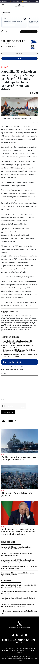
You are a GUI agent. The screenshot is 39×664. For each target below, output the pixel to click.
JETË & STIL (33, 650)
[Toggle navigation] (2, 5)
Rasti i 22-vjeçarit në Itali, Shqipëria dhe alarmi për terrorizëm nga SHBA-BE (19, 567)
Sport (30, 18)
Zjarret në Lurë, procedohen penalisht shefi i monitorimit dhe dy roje (16, 554)
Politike (5, 18)
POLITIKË (11, 648)
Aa (33, 122)
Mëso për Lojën (10, 32)
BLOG (11, 650)
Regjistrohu (28, 32)
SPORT (16, 650)
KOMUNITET (5, 650)
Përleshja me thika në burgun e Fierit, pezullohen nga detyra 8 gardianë (18, 574)
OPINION (25, 648)
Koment (4, 373)
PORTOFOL (32, 648)
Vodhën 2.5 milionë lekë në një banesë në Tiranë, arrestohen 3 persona (18, 599)
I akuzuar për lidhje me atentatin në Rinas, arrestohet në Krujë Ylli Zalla (15, 548)
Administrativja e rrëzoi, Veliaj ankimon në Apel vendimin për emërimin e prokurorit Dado (17, 561)
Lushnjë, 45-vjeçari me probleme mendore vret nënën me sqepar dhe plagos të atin (17, 605)
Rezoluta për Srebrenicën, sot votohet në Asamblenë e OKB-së (18, 346)
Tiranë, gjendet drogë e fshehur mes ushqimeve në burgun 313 (19, 592)
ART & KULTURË (24, 650)
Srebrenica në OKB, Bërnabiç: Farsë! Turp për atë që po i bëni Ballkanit (19, 351)
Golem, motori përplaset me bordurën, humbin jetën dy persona (19, 612)
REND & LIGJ (18, 648)
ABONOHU (19, 53)
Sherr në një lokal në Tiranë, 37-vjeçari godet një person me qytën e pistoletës (18, 586)
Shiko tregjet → (8, 25)
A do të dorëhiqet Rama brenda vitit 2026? (13, 21)
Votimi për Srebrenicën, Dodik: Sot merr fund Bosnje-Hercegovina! (20, 355)
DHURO (19, 58)
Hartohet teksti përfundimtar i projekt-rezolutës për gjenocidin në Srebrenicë (18, 342)
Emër (3, 399)
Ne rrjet (4, 67)
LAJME (6, 648)
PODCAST (19, 653)
